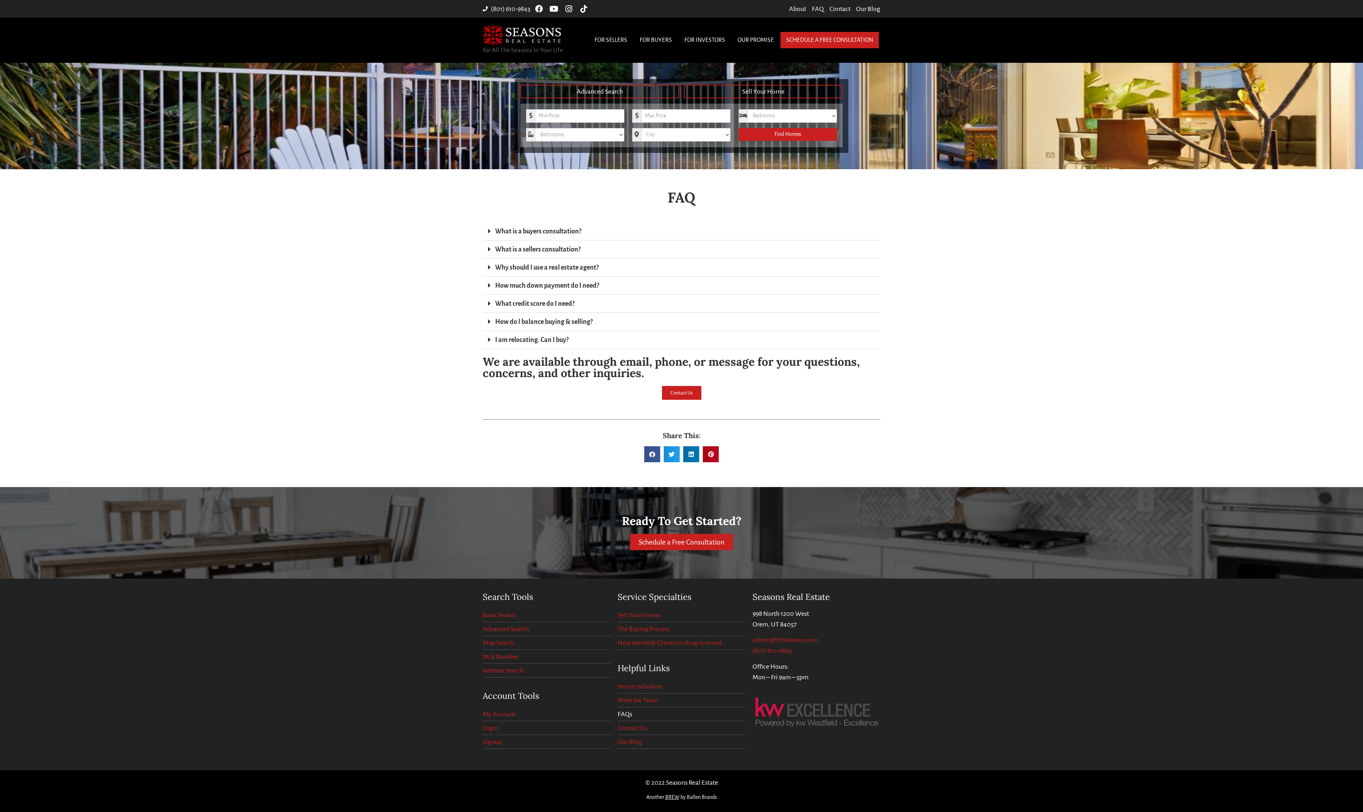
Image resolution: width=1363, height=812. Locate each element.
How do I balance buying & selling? (544, 321)
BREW (672, 797)
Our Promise (756, 40)
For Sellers (611, 40)
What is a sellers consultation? (538, 249)
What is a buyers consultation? (538, 231)
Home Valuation (640, 686)
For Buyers (656, 40)
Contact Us (632, 727)
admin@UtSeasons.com (785, 639)
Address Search (503, 670)
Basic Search (499, 615)
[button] (681, 231)
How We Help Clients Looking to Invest (670, 642)
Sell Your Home (763, 91)
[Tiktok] (584, 9)
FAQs (625, 714)
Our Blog (630, 741)
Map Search (498, 642)
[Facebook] (539, 9)
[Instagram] (569, 9)
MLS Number (501, 656)
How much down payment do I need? (547, 285)
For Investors (704, 40)
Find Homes (787, 134)
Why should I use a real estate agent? (547, 267)
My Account (499, 714)
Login (490, 727)
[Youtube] (554, 9)
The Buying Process (644, 629)
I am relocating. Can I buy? (532, 339)
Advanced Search (600, 91)
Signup (492, 741)
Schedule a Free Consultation (829, 40)
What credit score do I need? (535, 303)
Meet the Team (638, 700)
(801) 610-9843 (772, 650)
